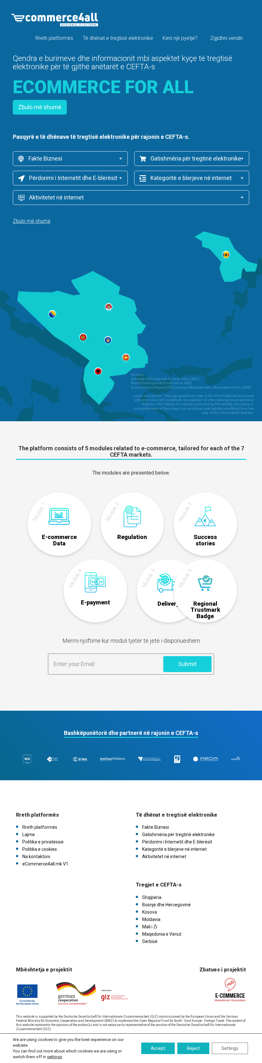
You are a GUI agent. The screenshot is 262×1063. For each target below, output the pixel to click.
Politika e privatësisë (43, 841)
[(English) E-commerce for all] (54, 19)
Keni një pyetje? (180, 38)
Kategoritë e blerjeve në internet (190, 178)
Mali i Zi (149, 926)
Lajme (28, 834)
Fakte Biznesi (44, 158)
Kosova (149, 912)
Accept (158, 1048)
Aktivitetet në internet (56, 197)
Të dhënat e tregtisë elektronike (118, 38)
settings (54, 1056)
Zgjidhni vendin (226, 38)
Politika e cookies (39, 849)
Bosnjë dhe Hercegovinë (166, 904)
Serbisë (150, 941)
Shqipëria (151, 897)
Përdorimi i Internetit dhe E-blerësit (72, 178)
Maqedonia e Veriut (161, 934)
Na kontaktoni (36, 856)
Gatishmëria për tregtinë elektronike (195, 158)
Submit (187, 664)
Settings (229, 1048)
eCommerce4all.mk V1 (45, 863)
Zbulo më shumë (39, 107)
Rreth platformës (54, 38)
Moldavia (151, 919)
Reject (193, 1048)
